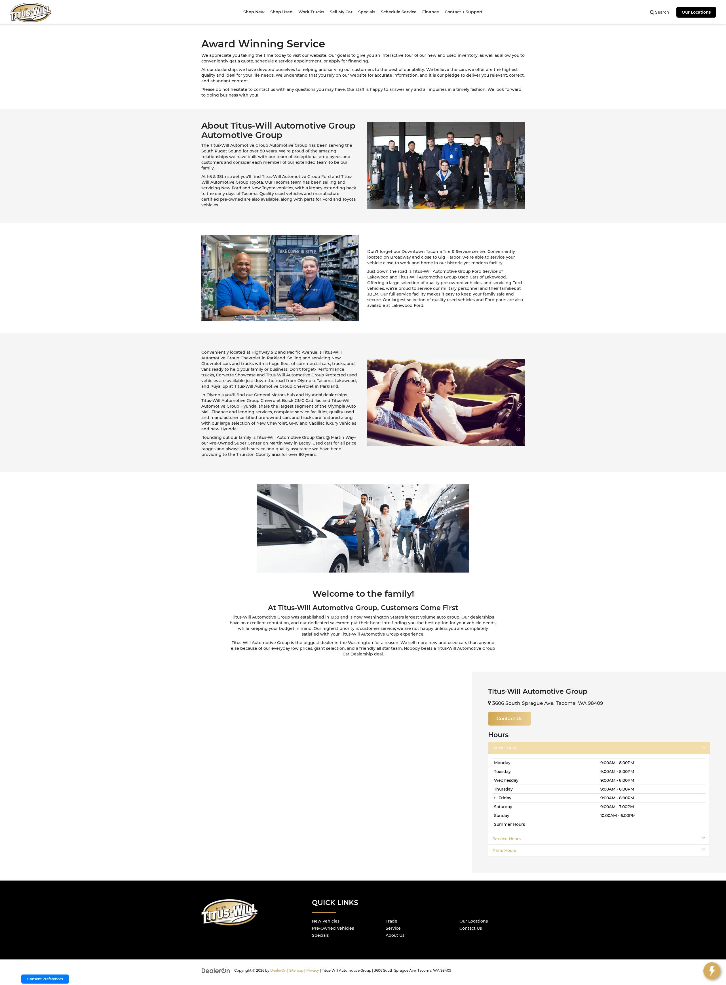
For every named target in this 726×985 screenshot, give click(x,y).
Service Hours (507, 838)
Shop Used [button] (281, 11)
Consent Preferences (45, 979)
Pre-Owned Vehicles (333, 928)
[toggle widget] (711, 970)
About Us (395, 935)
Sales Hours (504, 748)
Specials (320, 935)
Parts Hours (504, 850)
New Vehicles (325, 921)
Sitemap (296, 970)
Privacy (312, 970)
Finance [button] (430, 11)
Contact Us (470, 928)
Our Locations (696, 12)
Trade (391, 921)
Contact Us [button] (509, 718)
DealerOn (278, 970)
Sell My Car (341, 11)
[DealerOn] (215, 970)
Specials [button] (366, 11)
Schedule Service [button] (399, 11)
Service (393, 928)
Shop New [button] (254, 11)
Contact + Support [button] (464, 11)
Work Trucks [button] (311, 11)
